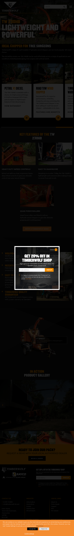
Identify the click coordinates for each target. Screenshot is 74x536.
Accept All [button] (32, 529)
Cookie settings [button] (29, 533)
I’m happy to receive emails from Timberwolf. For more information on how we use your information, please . (36, 277)
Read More (39, 526)
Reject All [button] (44, 529)
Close (53, 250)
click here (28, 278)
